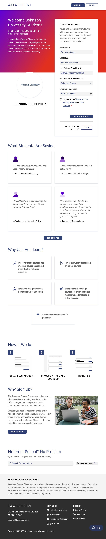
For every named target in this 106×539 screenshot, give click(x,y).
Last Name (65, 58)
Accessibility (79, 518)
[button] (87, 128)
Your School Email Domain (71, 78)
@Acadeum (55, 514)
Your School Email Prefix (71, 68)
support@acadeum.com (18, 520)
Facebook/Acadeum (59, 519)
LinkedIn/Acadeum (58, 510)
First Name (65, 47)
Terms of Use (81, 99)
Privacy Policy (69, 102)
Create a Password (68, 89)
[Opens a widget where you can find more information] (96, 528)
